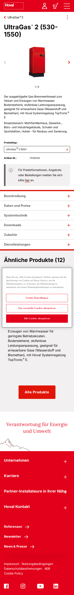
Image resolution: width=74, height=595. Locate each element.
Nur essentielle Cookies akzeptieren (37, 308)
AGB (47, 568)
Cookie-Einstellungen (37, 298)
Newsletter (12, 536)
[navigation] (67, 6)
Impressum (11, 564)
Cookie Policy (13, 573)
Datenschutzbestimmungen (23, 568)
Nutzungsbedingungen (37, 564)
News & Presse (15, 546)
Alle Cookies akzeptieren (37, 318)
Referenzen (13, 527)
